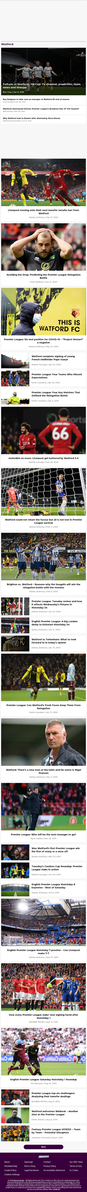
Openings (28, 1162)
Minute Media (18, 1180)
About (7, 1162)
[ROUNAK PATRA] (36, 1022)
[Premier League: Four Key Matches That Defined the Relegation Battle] (43, 396)
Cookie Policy (10, 1170)
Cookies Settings (12, 1174)
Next (43, 1147)
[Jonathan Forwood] (41, 1137)
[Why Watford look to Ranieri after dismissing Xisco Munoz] (43, 119)
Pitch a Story (30, 1166)
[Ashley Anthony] (36, 217)
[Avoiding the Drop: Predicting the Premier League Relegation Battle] (43, 254)
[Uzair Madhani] (37, 282)
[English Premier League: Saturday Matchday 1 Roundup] (43, 1057)
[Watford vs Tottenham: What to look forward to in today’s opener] (43, 643)
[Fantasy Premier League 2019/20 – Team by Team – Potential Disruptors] (43, 1133)
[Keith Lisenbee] (39, 382)
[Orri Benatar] (37, 1083)
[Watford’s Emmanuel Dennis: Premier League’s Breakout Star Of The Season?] (43, 110)
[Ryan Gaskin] (37, 838)
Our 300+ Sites (76, 1162)
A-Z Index (74, 1170)
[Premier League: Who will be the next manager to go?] (43, 812)
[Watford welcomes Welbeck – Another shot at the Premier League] (43, 1115)
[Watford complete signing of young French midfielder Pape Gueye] (43, 360)
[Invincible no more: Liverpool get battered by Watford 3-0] (43, 436)
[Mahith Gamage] (39, 364)
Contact (47, 1162)
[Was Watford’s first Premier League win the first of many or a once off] (43, 852)
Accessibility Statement (54, 1170)
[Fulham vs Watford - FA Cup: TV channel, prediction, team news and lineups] (43, 71)
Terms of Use (76, 1166)
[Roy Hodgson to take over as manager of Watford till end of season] (43, 100)
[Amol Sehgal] (8, 102)
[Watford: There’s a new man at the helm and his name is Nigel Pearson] (43, 749)
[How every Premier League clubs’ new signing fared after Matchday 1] (43, 994)
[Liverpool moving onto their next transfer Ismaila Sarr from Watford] (43, 190)
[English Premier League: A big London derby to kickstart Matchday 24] (43, 625)
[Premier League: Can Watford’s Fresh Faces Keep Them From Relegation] (43, 685)
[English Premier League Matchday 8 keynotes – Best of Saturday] (43, 888)
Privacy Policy (50, 1166)
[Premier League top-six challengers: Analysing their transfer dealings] (43, 1097)
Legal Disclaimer (31, 1170)
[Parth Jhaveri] (38, 1119)
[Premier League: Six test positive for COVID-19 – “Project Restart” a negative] (43, 319)
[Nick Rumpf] (8, 111)
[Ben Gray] (7, 92)
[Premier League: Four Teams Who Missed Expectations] (43, 378)
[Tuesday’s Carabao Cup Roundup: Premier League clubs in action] (43, 870)
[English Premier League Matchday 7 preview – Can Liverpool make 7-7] (43, 930)
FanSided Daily (10, 1166)
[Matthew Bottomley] (11, 121)
